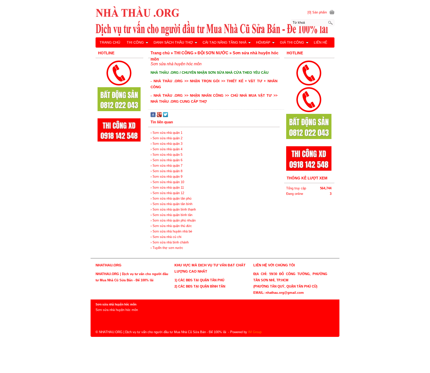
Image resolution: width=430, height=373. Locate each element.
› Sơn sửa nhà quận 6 (166, 160)
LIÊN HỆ (320, 42)
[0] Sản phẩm (317, 12)
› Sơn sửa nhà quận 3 (166, 144)
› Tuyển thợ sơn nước (167, 248)
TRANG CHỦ (110, 42)
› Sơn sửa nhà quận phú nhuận (173, 220)
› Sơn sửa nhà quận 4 (166, 149)
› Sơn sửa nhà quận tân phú (171, 198)
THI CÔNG (135, 42)
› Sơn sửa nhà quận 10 (167, 182)
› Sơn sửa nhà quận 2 (166, 138)
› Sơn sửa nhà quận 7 (166, 165)
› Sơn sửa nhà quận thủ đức (171, 226)
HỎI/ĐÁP (263, 42)
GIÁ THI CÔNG (292, 42)
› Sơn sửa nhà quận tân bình (171, 204)
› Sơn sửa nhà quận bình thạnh (173, 209)
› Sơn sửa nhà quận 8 (166, 171)
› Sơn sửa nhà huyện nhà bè (171, 231)
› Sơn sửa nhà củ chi (166, 237)
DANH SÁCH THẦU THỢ (173, 42)
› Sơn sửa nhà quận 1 (166, 133)
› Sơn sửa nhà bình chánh (170, 242)
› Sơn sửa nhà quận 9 (166, 176)
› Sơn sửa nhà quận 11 (167, 187)
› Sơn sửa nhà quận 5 (166, 154)
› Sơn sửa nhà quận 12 (167, 193)
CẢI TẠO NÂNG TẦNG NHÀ (224, 42)
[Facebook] (153, 116)
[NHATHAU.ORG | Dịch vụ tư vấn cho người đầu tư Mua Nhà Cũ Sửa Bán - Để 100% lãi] (215, 21)
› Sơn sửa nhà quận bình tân (171, 215)
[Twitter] (165, 116)
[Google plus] (159, 116)
